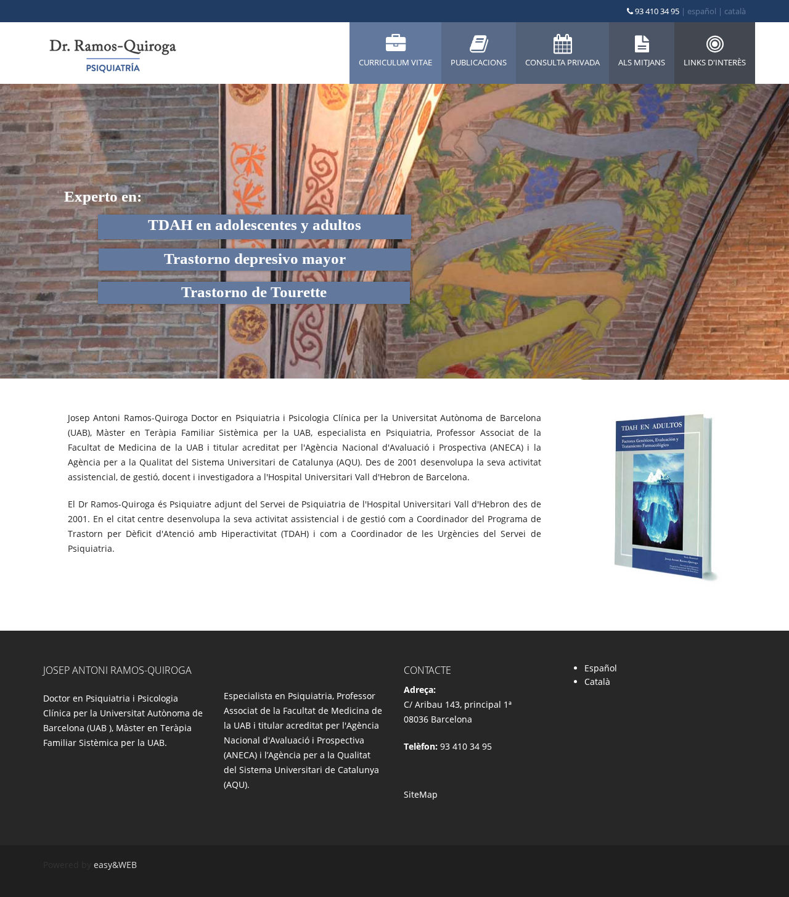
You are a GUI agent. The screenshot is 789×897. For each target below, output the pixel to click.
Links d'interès (715, 62)
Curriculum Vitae (395, 62)
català (735, 11)
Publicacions (479, 62)
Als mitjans (641, 62)
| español (698, 11)
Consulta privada (562, 62)
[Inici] (112, 53)
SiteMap (421, 794)
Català (597, 681)
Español (600, 668)
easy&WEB (115, 864)
